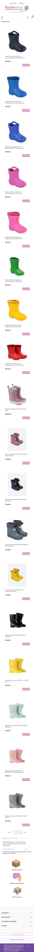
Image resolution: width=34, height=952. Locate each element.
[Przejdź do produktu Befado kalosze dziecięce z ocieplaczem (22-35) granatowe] (17, 41)
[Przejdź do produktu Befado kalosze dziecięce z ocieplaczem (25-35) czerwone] (17, 352)
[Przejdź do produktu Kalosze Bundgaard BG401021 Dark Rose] (17, 394)
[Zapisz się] (25, 849)
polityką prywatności (9, 853)
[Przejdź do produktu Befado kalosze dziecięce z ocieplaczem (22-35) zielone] (17, 266)
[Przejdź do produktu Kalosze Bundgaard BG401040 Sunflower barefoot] (17, 574)
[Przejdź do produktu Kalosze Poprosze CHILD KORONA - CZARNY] (17, 620)
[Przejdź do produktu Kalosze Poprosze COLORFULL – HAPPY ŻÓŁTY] (17, 665)
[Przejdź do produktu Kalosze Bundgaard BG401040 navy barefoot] (17, 484)
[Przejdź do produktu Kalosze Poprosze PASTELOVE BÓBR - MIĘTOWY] (17, 710)
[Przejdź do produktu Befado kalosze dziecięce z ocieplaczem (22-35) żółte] (17, 310)
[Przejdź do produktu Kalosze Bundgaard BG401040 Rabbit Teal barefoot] (17, 529)
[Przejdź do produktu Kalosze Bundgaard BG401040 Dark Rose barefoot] (17, 439)
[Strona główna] (17, 8)
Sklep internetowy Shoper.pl (17, 939)
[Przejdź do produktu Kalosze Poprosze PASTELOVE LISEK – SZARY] (17, 801)
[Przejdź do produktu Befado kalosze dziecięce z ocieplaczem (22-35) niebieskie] (17, 86)
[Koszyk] (32, 17)
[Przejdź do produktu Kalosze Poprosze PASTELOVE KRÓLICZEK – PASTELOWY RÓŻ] (17, 755)
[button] (2, 17)
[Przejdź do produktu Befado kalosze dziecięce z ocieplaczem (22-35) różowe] (17, 177)
